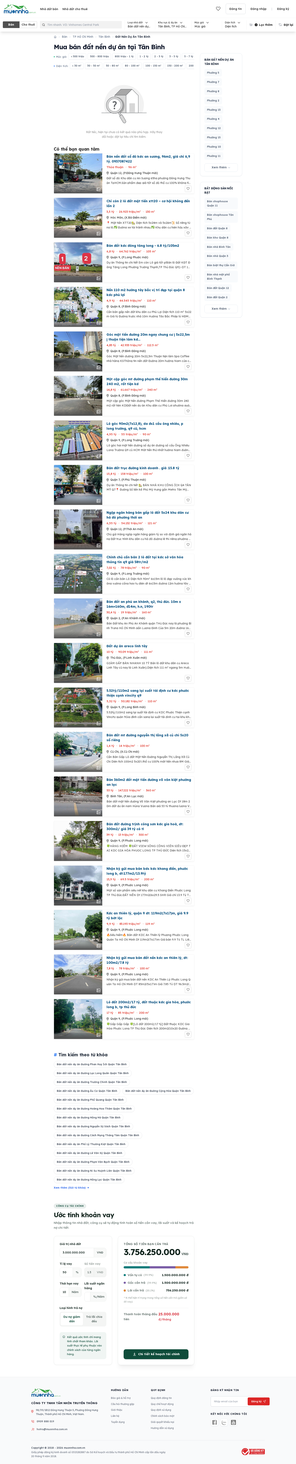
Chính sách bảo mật (162, 1415)
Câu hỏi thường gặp (122, 1404)
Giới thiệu (116, 1409)
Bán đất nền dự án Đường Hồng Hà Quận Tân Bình (88, 1117)
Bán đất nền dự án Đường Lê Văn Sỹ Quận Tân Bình (89, 1153)
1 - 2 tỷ (144, 56)
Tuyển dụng (118, 1421)
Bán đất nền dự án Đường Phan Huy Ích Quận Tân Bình (92, 1064)
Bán (11, 24)
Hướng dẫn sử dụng (162, 1428)
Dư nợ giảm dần (71, 1319)
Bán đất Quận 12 (218, 288)
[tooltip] (173, 24)
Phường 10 (214, 146)
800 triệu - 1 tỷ (124, 56)
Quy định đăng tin (161, 1397)
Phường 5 (213, 72)
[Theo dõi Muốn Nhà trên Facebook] (214, 1422)
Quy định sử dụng (161, 1409)
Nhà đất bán (49, 9)
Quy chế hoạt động (162, 1404)
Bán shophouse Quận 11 (217, 203)
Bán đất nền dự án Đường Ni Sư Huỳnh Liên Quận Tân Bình (94, 1170)
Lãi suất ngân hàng (94, 1286)
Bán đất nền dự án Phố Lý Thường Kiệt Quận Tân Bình (91, 1144)
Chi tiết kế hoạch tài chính (159, 1354)
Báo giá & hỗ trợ (121, 1397)
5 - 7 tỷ (188, 56)
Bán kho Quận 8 (217, 237)
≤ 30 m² (76, 65)
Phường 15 (213, 137)
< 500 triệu (77, 56)
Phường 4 (213, 118)
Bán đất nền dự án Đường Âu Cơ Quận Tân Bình (87, 1090)
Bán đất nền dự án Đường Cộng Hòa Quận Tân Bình (158, 1090)
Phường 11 (213, 155)
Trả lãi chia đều (94, 1319)
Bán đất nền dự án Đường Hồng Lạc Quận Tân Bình (89, 1179)
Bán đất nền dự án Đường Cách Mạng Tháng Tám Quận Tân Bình (98, 1135)
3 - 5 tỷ (173, 56)
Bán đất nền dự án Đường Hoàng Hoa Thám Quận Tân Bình (94, 1108)
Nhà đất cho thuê (75, 9)
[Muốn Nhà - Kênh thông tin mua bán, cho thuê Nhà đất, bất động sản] (20, 9)
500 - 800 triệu (99, 56)
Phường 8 (213, 91)
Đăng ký (283, 9)
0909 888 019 (45, 1421)
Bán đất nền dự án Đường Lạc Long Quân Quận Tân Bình (93, 1073)
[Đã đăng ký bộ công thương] (253, 1451)
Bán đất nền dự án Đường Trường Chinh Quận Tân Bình (92, 1082)
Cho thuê (28, 24)
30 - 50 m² (93, 65)
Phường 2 (213, 100)
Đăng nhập (258, 9)
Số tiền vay (92, 1264)
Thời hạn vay (69, 1283)
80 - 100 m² (132, 65)
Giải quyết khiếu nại (162, 1421)
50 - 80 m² (112, 65)
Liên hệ (115, 1415)
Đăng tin (235, 9)
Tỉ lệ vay (66, 1264)
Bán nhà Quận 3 (217, 255)
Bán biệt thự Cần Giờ (221, 265)
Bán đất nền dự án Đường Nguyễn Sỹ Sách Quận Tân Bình (93, 1126)
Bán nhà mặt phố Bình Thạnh (218, 276)
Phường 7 (213, 81)
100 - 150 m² (153, 65)
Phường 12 (214, 128)
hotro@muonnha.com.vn (52, 1429)
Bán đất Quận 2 (217, 297)
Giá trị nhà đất (70, 1244)
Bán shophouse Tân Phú (220, 217)
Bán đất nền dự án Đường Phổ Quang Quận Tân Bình (90, 1099)
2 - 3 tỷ (158, 56)
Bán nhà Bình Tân (219, 246)
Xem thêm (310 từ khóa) (71, 1187)
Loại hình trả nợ (71, 1308)
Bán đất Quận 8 (217, 228)
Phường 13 (213, 109)
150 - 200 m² (175, 65)
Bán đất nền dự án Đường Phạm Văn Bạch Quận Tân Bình (93, 1161)
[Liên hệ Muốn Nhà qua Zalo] (224, 1422)
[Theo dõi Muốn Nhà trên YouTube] (234, 1422)
